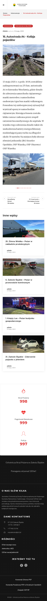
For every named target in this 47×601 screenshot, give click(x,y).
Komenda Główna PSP (23, 580)
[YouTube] (25, 565)
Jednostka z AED (8, 548)
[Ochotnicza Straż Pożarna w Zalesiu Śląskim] (23, 5)
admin (5, 31)
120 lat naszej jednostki (10, 552)
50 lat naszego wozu (9, 545)
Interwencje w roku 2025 (23, 26)
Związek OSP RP (23, 590)
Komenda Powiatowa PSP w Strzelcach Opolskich (23, 585)
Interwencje (8, 26)
